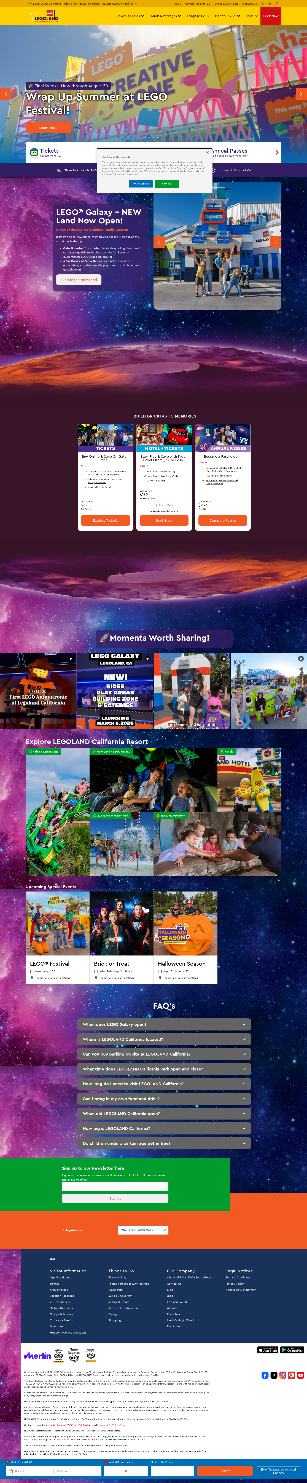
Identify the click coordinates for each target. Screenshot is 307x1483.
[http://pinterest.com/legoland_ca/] (291, 1375)
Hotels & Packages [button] (163, 16)
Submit (115, 1198)
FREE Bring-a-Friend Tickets (219, 475)
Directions (56, 1326)
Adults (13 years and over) (121, 1462)
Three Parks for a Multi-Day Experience (89, 170)
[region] (154, 170)
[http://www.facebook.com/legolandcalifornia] (265, 1375)
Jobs (178, 3)
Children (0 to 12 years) (162, 1462)
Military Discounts (61, 1308)
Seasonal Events (118, 1302)
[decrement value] (108, 1471)
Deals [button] (249, 16)
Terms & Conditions (238, 1277)
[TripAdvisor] (91, 1355)
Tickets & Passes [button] (128, 16)
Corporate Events (61, 1320)
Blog (170, 1289)
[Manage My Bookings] (262, 3)
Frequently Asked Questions (68, 1332)
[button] (149, 137)
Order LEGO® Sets (226, 3)
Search (224, 1471)
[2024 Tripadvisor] (74, 1355)
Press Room (174, 1314)
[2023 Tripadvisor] (58, 1355)
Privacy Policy (235, 1283)
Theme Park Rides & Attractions (128, 1283)
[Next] (301, 94)
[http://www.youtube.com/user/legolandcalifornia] (300, 1375)
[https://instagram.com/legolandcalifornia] (282, 1375)
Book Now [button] (271, 16)
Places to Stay (117, 1277)
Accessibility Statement (241, 1289)
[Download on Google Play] (292, 1350)
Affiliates (172, 1308)
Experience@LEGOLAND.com (111, 1425)
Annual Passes (59, 1289)
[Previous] (5, 94)
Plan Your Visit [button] (225, 16)
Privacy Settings (141, 184)
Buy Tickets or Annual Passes (278, 1471)
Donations (173, 1326)
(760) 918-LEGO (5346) (78, 1425)
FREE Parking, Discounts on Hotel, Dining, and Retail (222, 482)
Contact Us (249, 3)
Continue (166, 184)
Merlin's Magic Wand (180, 1320)
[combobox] (143, 1230)
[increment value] (143, 1471)
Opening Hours (59, 1277)
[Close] (207, 152)
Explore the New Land (79, 279)
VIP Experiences (60, 1302)
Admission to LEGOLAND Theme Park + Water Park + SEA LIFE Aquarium (224, 469)
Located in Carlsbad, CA (235, 170)
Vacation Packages (62, 1296)
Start (52, 1259)
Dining (112, 1314)
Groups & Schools (61, 1314)
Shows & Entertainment (123, 1308)
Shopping (114, 1320)
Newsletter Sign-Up (197, 3)
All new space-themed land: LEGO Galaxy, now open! (105, 481)
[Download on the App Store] (267, 1350)
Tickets (54, 1283)
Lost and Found (177, 1302)
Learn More (48, 127)
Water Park (115, 1289)
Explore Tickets (105, 520)
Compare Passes (222, 520)
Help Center (54, 1425)
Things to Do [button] (196, 16)
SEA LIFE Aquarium (120, 1296)
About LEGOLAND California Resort (190, 1277)
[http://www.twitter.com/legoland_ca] (274, 1375)
